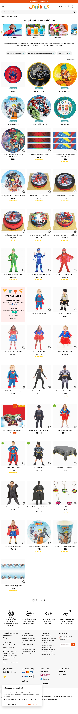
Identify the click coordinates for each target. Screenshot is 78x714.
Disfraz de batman (65, 314)
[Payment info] (29, 672)
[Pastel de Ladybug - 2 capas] (13, 221)
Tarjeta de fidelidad (9, 645)
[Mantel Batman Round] (65, 453)
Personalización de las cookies (49, 700)
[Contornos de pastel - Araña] (39, 140)
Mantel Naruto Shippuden (13, 585)
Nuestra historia (7, 635)
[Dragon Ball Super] (65, 86)
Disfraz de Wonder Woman (13, 351)
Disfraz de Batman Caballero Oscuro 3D (39, 507)
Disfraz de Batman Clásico (65, 391)
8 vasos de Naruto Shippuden (65, 546)
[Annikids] (39, 6)
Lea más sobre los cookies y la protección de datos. (20, 699)
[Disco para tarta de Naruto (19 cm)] (13, 181)
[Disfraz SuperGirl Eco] (65, 416)
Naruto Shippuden (13, 124)
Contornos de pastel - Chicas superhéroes (65, 155)
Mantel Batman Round (64, 467)
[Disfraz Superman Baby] (13, 377)
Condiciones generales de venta (62, 696)
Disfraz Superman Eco (13, 467)
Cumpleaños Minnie (28, 647)
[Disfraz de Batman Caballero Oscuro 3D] (39, 493)
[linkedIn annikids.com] (15, 672)
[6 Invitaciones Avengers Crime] (13, 416)
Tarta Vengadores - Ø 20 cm (39, 235)
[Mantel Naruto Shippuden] (13, 571)
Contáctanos (7, 642)
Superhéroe (65, 124)
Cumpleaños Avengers (47, 640)
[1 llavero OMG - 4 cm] (65, 493)
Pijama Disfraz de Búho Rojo (65, 274)
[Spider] (13, 86)
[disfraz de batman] (65, 299)
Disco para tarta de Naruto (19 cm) (13, 196)
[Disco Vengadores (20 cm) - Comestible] (13, 140)
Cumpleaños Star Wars (47, 645)
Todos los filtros (63, 53)
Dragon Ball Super (65, 91)
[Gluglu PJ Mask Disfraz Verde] (13, 260)
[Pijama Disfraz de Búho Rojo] (65, 260)
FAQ (4, 640)
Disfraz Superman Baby (13, 391)
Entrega (5, 638)
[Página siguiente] (48, 600)
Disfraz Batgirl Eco (39, 467)
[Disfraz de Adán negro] (13, 493)
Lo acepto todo (31, 704)
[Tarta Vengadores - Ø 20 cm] (39, 221)
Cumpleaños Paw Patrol (48, 652)
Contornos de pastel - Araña (39, 154)
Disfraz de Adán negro (13, 507)
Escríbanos (62, 674)
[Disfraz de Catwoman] (39, 377)
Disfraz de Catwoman (39, 391)
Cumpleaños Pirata (46, 643)
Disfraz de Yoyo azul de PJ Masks (39, 274)
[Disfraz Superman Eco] (13, 453)
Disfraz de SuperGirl (39, 351)
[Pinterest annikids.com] (11, 672)
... (41, 600)
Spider (13, 91)
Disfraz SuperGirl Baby (65, 351)
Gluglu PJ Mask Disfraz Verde (13, 274)
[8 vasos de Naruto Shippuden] (65, 532)
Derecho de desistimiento (10, 655)
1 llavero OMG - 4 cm (65, 507)
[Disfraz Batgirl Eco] (39, 453)
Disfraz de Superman (39, 314)
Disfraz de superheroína (13, 546)
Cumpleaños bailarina (28, 649)
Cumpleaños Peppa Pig (28, 651)
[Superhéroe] (65, 119)
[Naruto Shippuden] (13, 119)
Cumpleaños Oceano (28, 654)
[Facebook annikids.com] (8, 672)
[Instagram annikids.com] (4, 672)
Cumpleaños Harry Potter (48, 654)
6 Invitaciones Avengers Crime (13, 430)
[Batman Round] (39, 86)
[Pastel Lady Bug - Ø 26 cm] (65, 181)
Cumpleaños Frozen (28, 645)
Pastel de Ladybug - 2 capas (13, 235)
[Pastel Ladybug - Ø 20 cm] (39, 181)
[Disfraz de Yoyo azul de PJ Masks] (39, 260)
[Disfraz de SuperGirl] (39, 337)
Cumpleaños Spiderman (48, 649)
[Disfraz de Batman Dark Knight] (39, 416)
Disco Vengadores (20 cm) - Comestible (13, 155)
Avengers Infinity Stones (39, 124)
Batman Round (39, 91)
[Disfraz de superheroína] (13, 532)
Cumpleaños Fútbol (46, 647)
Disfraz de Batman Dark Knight (39, 430)
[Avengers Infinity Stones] (39, 119)
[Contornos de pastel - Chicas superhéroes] (65, 140)
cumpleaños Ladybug (28, 638)
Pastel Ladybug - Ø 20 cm (39, 196)
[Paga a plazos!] (13, 304)
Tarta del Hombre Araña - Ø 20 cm (65, 235)
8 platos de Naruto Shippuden (39, 546)
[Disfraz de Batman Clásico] (65, 377)
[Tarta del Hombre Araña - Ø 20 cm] (65, 221)
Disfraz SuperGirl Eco (65, 430)
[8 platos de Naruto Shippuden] (39, 532)
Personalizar (12, 704)
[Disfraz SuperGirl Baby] (65, 337)
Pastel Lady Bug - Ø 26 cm (65, 196)
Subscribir (49, 711)
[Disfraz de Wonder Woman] (13, 337)
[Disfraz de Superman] (39, 299)
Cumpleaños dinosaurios (48, 638)
